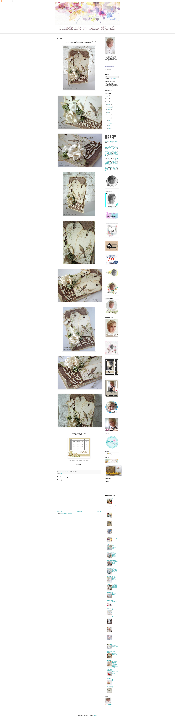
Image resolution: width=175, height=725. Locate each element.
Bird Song (110, 123)
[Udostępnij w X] (73, 471)
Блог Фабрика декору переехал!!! (114, 602)
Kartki (109, 158)
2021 (108, 95)
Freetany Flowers (110, 519)
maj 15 (109, 125)
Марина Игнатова (110, 528)
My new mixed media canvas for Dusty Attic (114, 570)
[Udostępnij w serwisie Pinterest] (76, 471)
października (109, 107)
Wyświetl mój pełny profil (109, 706)
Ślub (111, 167)
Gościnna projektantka (113, 155)
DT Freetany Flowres (111, 148)
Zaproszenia (107, 170)
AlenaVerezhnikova (110, 686)
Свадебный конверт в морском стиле (115, 645)
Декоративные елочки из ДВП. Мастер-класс (115, 586)
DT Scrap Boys (108, 152)
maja (108, 115)
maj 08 (109, 126)
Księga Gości (114, 161)
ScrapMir (108, 511)
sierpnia (109, 110)
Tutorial (106, 168)
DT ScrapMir (115, 152)
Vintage (106, 169)
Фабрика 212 (109, 544)
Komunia (107, 161)
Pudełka (111, 164)
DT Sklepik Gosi (108, 153)
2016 (108, 103)
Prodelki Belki (109, 625)
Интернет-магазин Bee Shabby (112, 509)
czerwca (109, 114)
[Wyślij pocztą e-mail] (71, 471)
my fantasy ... (109, 678)
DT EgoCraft (116, 147)
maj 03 (109, 130)
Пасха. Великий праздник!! (114, 680)
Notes (116, 163)
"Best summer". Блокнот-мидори (115, 562)
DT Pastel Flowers (114, 151)
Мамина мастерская (111, 576)
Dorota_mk (109, 497)
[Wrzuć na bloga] (72, 471)
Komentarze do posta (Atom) (66, 513)
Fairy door (114, 498)
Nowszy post (59, 511)
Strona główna (79, 511)
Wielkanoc (114, 169)
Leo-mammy (109, 634)
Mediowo (114, 162)
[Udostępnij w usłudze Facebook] (75, 471)
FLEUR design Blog (110, 552)
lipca (108, 112)
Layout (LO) (107, 162)
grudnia (109, 104)
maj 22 (109, 120)
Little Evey (109, 660)
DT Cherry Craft (110, 146)
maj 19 (109, 121)
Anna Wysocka (110, 704)
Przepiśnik (107, 164)
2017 (108, 101)
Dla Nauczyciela (108, 145)
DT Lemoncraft (108, 150)
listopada (109, 106)
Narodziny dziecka (108, 163)
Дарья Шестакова (110, 536)
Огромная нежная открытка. (114, 578)
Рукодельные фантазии (111, 584)
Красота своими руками (111, 560)
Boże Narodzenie (114, 141)
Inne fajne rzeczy (108, 157)
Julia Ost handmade (110, 568)
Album (106, 141)
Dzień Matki (111, 154)
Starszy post (98, 511)
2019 (108, 98)
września (109, 109)
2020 (108, 96)
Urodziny (113, 168)
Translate (114, 78)
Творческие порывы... (111, 608)
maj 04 (109, 128)
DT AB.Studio (115, 145)
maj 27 (109, 118)
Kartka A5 (116, 157)
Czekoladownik (115, 142)
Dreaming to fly (110, 592)
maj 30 (109, 117)
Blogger (95, 715)
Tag (61, 473)
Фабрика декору (110, 600)
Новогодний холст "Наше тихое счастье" (115, 628)
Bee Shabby (109, 508)
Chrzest (109, 142)
